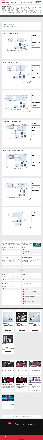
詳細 (8, 330)
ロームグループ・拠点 (31, 424)
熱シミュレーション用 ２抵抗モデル (28, 294)
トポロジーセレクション (7, 249)
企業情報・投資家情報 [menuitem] (29, 2)
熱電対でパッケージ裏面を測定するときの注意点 (30, 301)
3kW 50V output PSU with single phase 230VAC (9, 24)
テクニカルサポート (15, 416)
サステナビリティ (18, 424)
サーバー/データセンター (12, 4)
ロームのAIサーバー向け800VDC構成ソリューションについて (11, 288)
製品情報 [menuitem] (7, 2)
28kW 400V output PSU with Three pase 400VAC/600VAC (10, 26)
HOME (2, 4)
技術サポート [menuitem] (12, 2)
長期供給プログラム (6, 279)
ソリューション (5, 4)
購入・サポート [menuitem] (23, 2)
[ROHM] (3, 2)
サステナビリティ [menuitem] (36, 2)
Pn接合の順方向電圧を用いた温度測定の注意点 (29, 296)
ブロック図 (12, 15)
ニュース (23, 424)
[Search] (31, 1)
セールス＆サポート (25, 416)
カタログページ (26, 279)
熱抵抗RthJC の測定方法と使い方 (28, 303)
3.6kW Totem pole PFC (27, 251)
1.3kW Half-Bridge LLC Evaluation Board (29, 249)
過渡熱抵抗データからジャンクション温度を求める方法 (30, 291)
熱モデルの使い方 (26, 299)
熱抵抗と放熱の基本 (26, 289)
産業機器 (8, 4)
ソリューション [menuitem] (17, 2)
